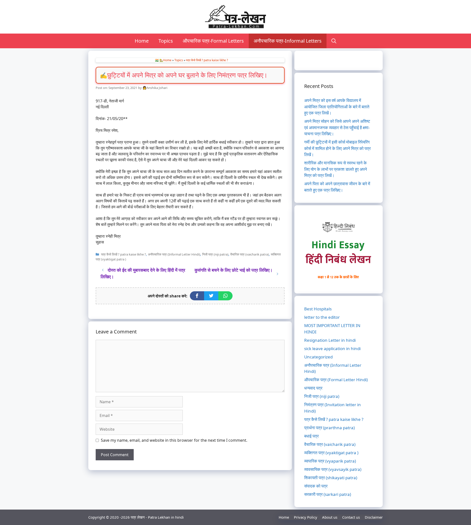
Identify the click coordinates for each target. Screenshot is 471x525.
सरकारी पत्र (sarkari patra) (327, 494)
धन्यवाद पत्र (313, 388)
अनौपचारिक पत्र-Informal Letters (288, 40)
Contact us (351, 517)
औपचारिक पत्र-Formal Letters (213, 40)
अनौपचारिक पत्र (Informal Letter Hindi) (174, 254)
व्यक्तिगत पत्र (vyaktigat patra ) (331, 452)
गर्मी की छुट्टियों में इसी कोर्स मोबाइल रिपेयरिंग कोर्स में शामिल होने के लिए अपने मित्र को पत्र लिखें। (337, 148)
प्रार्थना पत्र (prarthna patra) (329, 427)
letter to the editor (322, 317)
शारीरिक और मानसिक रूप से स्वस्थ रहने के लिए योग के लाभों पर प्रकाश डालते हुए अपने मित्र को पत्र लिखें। (335, 169)
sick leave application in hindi (332, 348)
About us (329, 517)
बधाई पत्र (311, 436)
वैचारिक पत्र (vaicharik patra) (249, 254)
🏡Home (165, 60)
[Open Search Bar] (334, 41)
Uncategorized (318, 357)
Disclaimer (374, 517)
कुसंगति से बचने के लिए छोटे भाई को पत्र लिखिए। (234, 270)
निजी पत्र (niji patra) (215, 254)
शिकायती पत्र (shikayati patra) (330, 477)
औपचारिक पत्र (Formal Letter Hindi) (336, 379)
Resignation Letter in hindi (330, 340)
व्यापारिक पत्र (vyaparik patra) (330, 461)
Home (142, 40)
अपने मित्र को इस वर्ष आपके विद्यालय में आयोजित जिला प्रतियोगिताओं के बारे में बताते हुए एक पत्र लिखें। (336, 107)
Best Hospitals (318, 309)
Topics (165, 40)
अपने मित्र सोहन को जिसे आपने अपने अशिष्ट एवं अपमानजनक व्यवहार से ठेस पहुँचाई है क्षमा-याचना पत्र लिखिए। (337, 127)
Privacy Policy (305, 517)
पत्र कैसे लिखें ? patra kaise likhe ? (207, 60)
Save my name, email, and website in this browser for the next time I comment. (174, 440)
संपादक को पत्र (315, 486)
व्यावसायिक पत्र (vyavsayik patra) (332, 469)
